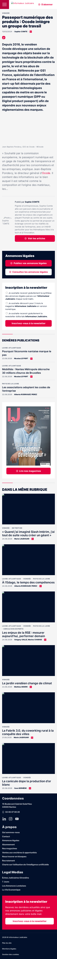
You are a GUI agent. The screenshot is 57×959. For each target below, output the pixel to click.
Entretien (17, 528)
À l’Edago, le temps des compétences (28, 582)
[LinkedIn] (4, 819)
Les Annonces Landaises (14, 886)
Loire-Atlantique (11, 348)
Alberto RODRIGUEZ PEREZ (25, 394)
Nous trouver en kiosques (14, 856)
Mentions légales (9, 949)
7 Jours (5, 881)
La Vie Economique (11, 889)
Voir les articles (36, 238)
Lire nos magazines (30, 471)
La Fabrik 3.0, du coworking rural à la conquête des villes (28, 732)
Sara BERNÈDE (20, 788)
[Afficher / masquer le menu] (4, 4)
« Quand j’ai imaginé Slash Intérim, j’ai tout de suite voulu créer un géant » (28, 533)
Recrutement (8, 860)
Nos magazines (9, 848)
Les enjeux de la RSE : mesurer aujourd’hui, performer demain (23, 634)
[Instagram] (10, 819)
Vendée (6, 13)
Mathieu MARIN (20, 687)
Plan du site (7, 943)
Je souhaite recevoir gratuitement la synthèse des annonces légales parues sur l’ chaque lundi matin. (28, 296)
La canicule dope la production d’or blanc (26, 782)
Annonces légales (10, 840)
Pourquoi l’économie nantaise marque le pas (26, 353)
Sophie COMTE (20, 31)
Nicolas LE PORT (21, 358)
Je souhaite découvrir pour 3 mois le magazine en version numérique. (26, 306)
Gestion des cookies (10, 954)
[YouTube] (17, 819)
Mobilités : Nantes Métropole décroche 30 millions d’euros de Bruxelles (26, 371)
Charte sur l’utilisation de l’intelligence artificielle (25, 864)
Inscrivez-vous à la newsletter (28, 323)
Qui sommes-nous (11, 832)
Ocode (46, 173)
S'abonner (47, 4)
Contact (6, 836)
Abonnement (8, 844)
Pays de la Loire (10, 384)
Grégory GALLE (20, 640)
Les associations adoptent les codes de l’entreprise (26, 389)
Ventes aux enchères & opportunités (19, 852)
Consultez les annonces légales (30, 272)
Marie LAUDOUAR (21, 539)
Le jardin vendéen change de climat (27, 683)
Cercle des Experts (13, 629)
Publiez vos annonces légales (30, 263)
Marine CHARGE (35, 640)
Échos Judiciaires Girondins (15, 877)
